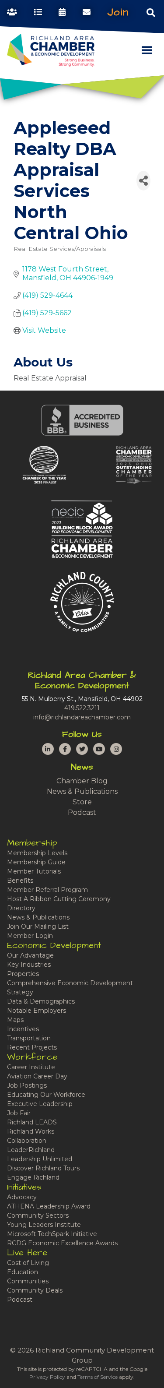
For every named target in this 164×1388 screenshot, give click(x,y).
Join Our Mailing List (38, 926)
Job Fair (19, 1113)
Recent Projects (32, 1047)
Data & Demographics (41, 1001)
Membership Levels (37, 853)
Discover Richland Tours (43, 1168)
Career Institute (31, 1067)
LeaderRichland (31, 1150)
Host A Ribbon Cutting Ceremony (59, 899)
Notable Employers (36, 1011)
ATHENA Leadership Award (49, 1206)
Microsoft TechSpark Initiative (52, 1234)
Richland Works (30, 1131)
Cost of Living (28, 1263)
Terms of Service (97, 1377)
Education (22, 1272)
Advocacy (22, 1197)
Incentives (23, 1029)
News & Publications (82, 791)
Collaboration (26, 1141)
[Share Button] (143, 180)
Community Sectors (38, 1215)
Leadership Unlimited (39, 1159)
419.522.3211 (82, 708)
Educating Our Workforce (46, 1095)
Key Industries (29, 965)
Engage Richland (33, 1177)
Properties (23, 974)
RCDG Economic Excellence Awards (62, 1243)
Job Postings (27, 1085)
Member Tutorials (34, 871)
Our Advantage (30, 955)
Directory (21, 908)
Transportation (29, 1038)
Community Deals (35, 1290)
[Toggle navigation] (151, 12)
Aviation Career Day (37, 1076)
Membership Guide (36, 862)
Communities (28, 1281)
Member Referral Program (47, 890)
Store (82, 802)
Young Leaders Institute (44, 1225)
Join (118, 12)
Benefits (20, 880)
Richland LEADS (32, 1122)
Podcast (82, 812)
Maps (15, 1020)
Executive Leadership (40, 1104)
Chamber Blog (82, 781)
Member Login (30, 936)
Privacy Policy (47, 1377)
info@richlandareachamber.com (82, 717)
